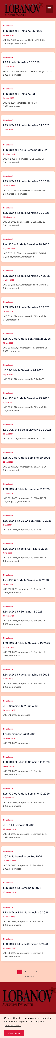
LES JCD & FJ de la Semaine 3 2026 (25, 944)
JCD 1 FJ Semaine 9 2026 (19, 825)
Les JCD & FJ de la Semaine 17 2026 (26, 580)
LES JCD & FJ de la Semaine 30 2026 (26, 181)
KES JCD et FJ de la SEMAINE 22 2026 (27, 429)
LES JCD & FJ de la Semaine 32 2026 (26, 125)
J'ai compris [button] (14, 1033)
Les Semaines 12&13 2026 (19, 734)
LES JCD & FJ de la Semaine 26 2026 (26, 307)
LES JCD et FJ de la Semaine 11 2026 (26, 762)
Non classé (8, 26)
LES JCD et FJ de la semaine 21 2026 (26, 489)
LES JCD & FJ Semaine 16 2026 (23, 611)
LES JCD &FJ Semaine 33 (19, 93)
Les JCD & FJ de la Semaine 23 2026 (26, 398)
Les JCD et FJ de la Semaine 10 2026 (26, 793)
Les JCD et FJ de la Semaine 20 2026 (26, 457)
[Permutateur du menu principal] (49, 9)
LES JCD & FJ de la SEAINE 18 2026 (25, 548)
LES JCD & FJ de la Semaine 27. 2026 (26, 275)
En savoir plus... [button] (13, 1025)
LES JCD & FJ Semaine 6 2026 (22, 887)
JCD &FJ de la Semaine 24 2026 (23, 370)
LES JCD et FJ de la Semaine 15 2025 (26, 643)
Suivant (30, 976)
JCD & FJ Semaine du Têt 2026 (22, 856)
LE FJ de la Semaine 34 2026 (21, 62)
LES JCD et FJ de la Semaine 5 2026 (26, 912)
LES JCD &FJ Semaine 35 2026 (22, 30)
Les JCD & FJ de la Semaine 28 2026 (26, 244)
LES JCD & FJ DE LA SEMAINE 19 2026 (27, 520)
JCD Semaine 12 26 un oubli (20, 706)
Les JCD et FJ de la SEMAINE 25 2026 (27, 338)
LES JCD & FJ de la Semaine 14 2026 (26, 674)
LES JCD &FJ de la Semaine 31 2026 (26, 149)
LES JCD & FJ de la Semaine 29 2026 (26, 212)
